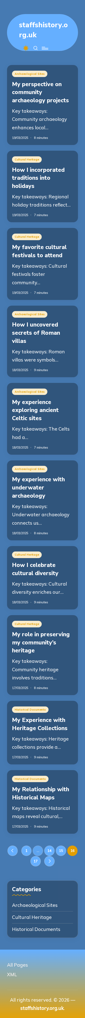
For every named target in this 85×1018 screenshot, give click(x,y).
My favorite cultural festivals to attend (39, 251)
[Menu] (45, 48)
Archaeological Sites (30, 73)
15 (61, 850)
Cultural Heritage (27, 159)
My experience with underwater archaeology (38, 487)
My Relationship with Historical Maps (40, 793)
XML (12, 974)
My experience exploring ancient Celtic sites (35, 410)
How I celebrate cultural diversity (35, 569)
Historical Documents (30, 709)
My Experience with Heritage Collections (40, 724)
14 (49, 850)
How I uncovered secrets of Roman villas (36, 333)
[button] (12, 851)
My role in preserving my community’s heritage (41, 642)
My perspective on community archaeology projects (40, 92)
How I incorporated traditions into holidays (38, 178)
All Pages (17, 965)
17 (36, 861)
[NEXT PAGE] (49, 861)
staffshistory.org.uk (43, 30)
